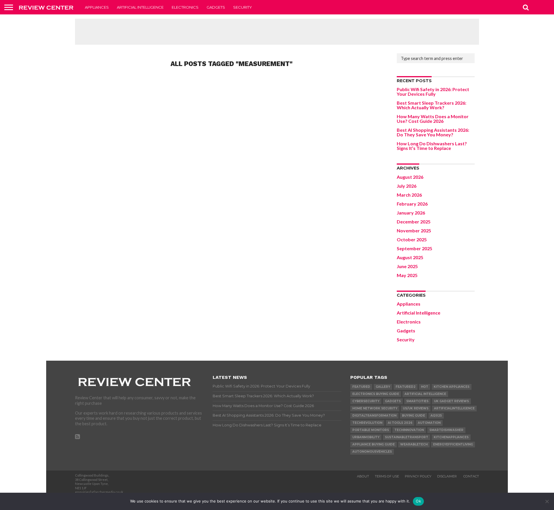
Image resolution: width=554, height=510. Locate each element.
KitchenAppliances (451, 437)
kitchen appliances (451, 387)
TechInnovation (409, 430)
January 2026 (411, 212)
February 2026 (412, 203)
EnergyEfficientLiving (453, 444)
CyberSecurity (365, 401)
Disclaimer (447, 476)
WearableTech (414, 444)
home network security (374, 408)
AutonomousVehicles (372, 451)
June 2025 (407, 266)
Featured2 (405, 387)
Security (242, 7)
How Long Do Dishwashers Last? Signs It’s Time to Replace (432, 146)
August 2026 (410, 177)
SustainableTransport (406, 437)
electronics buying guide (375, 394)
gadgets (393, 401)
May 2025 (407, 275)
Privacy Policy (418, 476)
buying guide (413, 415)
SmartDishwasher (446, 430)
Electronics (185, 7)
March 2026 (409, 194)
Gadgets (216, 7)
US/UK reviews (415, 408)
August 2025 (410, 257)
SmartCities (417, 401)
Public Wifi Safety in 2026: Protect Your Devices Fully (433, 91)
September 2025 (414, 248)
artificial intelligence (425, 394)
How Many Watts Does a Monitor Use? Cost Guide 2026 (433, 119)
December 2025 (414, 221)
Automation (429, 423)
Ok (418, 501)
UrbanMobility (365, 437)
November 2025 (414, 230)
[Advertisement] (277, 32)
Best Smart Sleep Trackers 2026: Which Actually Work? (431, 105)
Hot (424, 387)
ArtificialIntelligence (454, 408)
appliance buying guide (373, 444)
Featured (361, 387)
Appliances (97, 7)
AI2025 (436, 415)
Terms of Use (387, 476)
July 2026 (406, 186)
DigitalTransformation (374, 415)
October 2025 (412, 239)
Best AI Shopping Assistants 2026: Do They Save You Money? (433, 132)
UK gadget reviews (451, 401)
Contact (471, 476)
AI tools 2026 (400, 423)
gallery (383, 387)
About (363, 476)
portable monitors (370, 430)
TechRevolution (367, 423)
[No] (547, 501)
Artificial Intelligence (140, 7)
